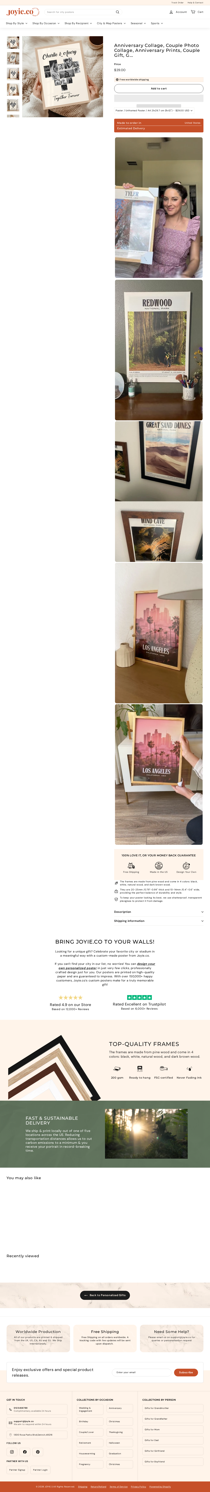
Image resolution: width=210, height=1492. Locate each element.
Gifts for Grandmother (157, 1408)
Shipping (82, 1486)
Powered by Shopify (160, 1486)
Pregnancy (84, 1464)
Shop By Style (15, 23)
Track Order (177, 2)
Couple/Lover (86, 1432)
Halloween (114, 1442)
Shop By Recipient (77, 23)
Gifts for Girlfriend (155, 1451)
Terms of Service (119, 1486)
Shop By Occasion (44, 23)
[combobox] (83, 12)
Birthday (83, 1421)
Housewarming (87, 1453)
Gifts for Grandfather (156, 1418)
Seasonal (137, 23)
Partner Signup (17, 1469)
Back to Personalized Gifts (107, 1295)
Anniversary (115, 1408)
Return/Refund (98, 1486)
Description (122, 912)
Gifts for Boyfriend (155, 1461)
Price (117, 64)
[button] (158, 98)
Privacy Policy (138, 1486)
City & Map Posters (110, 23)
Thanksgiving (116, 1432)
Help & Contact (195, 2)
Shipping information (129, 921)
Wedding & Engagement (85, 1409)
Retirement (85, 1442)
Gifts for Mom (152, 1429)
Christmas (114, 1421)
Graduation (115, 1453)
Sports (155, 23)
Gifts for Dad (152, 1440)
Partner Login (40, 1469)
